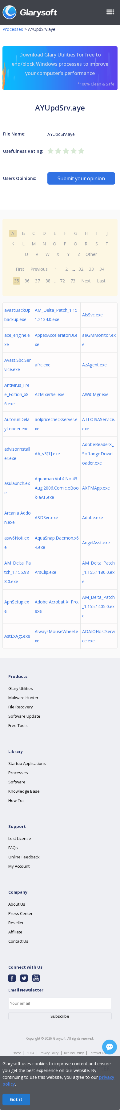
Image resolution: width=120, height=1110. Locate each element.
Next (86, 281)
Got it (16, 1099)
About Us (16, 904)
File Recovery (20, 707)
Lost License (19, 838)
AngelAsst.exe (96, 542)
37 (37, 281)
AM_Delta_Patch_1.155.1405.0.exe (98, 606)
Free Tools (18, 725)
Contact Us (18, 941)
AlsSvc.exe (92, 315)
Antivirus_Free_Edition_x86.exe (17, 394)
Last (101, 281)
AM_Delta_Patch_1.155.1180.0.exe (98, 572)
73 (72, 281)
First (20, 269)
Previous (39, 269)
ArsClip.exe (45, 572)
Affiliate (15, 932)
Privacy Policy (49, 1053)
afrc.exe (42, 365)
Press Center (20, 913)
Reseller (16, 922)
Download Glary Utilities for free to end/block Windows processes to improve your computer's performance (63, 69)
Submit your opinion (81, 178)
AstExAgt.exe (17, 636)
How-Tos (16, 800)
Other (91, 254)
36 (27, 281)
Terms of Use (98, 1053)
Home (17, 1053)
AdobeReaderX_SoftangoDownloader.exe (98, 453)
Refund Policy (74, 1053)
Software (17, 782)
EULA (30, 1053)
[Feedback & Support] (109, 1047)
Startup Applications (27, 763)
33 (91, 269)
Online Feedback (24, 857)
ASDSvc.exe (46, 517)
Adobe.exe (92, 517)
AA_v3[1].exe (47, 454)
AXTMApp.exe (96, 488)
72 (62, 281)
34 (101, 269)
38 (48, 281)
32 (80, 269)
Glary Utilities (20, 688)
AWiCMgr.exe (95, 394)
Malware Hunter (23, 697)
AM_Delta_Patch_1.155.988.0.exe (17, 572)
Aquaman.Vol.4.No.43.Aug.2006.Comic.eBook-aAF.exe (57, 488)
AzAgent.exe (94, 365)
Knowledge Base (24, 791)
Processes (12, 29)
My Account (19, 866)
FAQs (13, 847)
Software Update (24, 716)
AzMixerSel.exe (50, 394)
